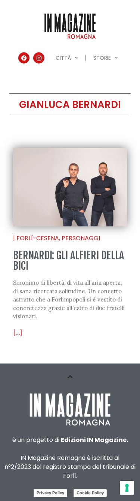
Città (63, 58)
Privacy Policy (50, 492)
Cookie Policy (90, 492)
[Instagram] (38, 58)
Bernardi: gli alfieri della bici (68, 260)
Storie (102, 58)
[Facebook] (23, 58)
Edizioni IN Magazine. (94, 440)
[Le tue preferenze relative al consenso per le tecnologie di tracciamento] (127, 488)
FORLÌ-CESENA (37, 238)
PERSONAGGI (81, 238)
